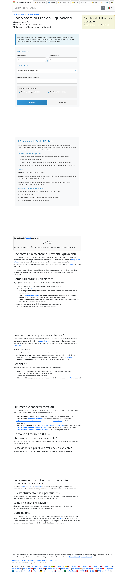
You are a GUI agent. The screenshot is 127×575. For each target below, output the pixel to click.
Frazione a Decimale (35, 419)
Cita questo (19, 27)
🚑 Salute (51, 2)
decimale (69, 357)
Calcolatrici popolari (28, 561)
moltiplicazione (26, 487)
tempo (62, 518)
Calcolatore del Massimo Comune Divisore (32, 430)
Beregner (35, 566)
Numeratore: (21, 55)
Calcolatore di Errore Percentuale (28, 421)
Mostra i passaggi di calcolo (30, 92)
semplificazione (44, 341)
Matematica (22, 14)
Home (15, 14)
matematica (17, 345)
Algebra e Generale (33, 14)
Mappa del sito (42, 561)
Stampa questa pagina (23, 24)
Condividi (47, 27)
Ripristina (62, 102)
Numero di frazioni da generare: (28, 77)
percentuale (57, 421)
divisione (37, 487)
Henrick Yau (25, 22)
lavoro (72, 264)
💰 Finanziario (40, 2)
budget (68, 378)
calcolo (31, 288)
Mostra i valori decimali (58, 92)
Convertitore (53, 561)
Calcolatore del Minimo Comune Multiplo (31, 427)
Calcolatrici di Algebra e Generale (80, 557)
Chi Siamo (15, 561)
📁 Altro (75, 2)
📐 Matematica (63, 2)
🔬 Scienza (85, 2)
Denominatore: (54, 55)
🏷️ (101, 2)
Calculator (74, 566)
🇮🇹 (109, 8)
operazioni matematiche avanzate (52, 425)
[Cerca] (103, 8)
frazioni (28, 238)
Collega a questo (34, 27)
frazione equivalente (31, 295)
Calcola (32, 102)
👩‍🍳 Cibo (94, 2)
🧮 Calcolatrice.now (22, 2)
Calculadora (46, 566)
